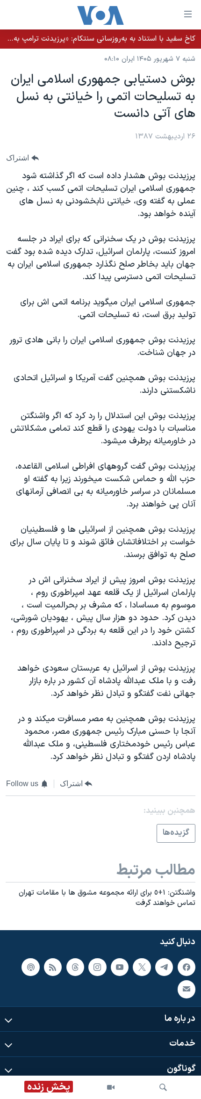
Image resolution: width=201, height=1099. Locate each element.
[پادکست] (30, 967)
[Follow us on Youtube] (120, 967)
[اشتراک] (186, 989)
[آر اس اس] (53, 967)
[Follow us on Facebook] (186, 967)
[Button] (22, 158)
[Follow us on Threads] (75, 967)
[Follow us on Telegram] (164, 967)
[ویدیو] (111, 1087)
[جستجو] (163, 1087)
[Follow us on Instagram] (97, 967)
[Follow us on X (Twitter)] (142, 967)
